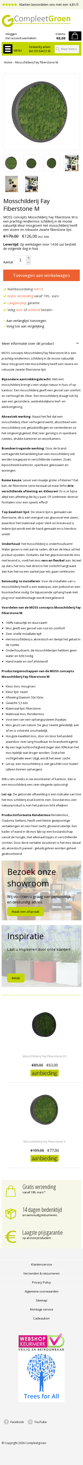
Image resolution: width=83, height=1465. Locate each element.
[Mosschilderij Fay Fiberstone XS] (44, 1048)
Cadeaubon (41, 1318)
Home (8, 62)
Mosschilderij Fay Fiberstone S (45, 1141)
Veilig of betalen (29, 310)
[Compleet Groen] (41, 21)
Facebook (17, 1422)
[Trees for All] (41, 1401)
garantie (23, 303)
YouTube (40, 1422)
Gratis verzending (39, 1187)
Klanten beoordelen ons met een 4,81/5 (48, 4)
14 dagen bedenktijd (42, 1209)
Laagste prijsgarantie (42, 1232)
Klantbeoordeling (24, 289)
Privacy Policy (41, 1282)
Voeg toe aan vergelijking (25, 326)
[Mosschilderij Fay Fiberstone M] (11, 170)
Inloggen (11, 34)
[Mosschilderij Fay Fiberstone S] (44, 1133)
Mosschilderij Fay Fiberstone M (36, 62)
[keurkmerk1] (41, 1349)
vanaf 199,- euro (33, 296)
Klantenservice (41, 1264)
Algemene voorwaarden (42, 1291)
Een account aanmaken (21, 38)
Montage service (41, 1309)
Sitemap (41, 1300)
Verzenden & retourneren (41, 1273)
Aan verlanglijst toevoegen (26, 320)
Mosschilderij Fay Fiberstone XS (45, 1056)
